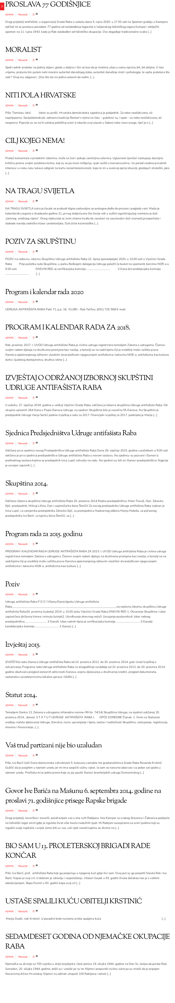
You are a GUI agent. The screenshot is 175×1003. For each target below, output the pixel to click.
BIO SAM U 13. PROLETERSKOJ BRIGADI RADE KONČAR (77, 851)
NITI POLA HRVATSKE (40, 96)
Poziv (12, 585)
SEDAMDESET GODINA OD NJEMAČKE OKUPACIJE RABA (87, 942)
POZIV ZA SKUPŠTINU (40, 242)
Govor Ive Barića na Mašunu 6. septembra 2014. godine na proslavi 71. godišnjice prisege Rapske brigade (83, 796)
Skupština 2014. (26, 484)
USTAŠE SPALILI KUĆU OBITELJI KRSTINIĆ (73, 902)
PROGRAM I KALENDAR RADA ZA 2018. (67, 328)
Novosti (23, 14)
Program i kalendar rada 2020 (44, 292)
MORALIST (23, 50)
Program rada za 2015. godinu (43, 534)
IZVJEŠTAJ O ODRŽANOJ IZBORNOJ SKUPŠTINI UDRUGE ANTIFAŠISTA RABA (79, 383)
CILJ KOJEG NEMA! (35, 141)
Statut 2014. (21, 695)
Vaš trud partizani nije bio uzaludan (53, 746)
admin (9, 14)
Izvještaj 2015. (22, 645)
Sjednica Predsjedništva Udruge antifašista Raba (70, 433)
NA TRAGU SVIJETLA (39, 191)
